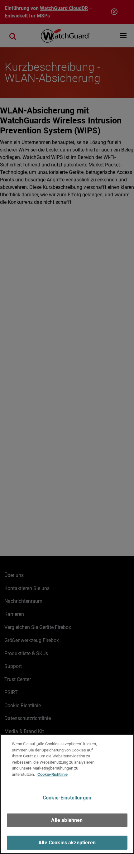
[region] (67, 794)
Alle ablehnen (67, 820)
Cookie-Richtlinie (52, 774)
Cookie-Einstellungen (67, 798)
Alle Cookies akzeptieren (67, 843)
